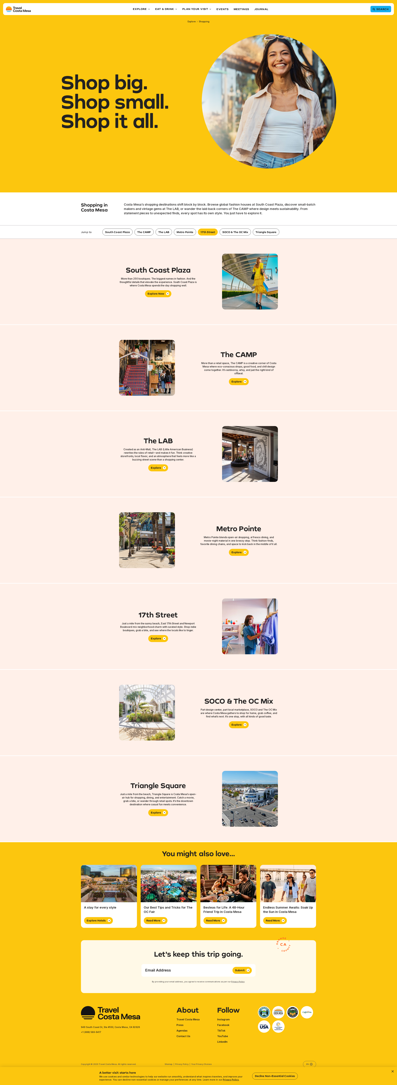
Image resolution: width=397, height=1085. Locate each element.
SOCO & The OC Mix (235, 232)
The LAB (163, 232)
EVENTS (222, 9)
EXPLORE (140, 8)
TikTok (221, 1030)
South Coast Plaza (117, 232)
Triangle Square (266, 232)
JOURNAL (261, 9)
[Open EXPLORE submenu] (149, 9)
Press (179, 1025)
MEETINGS (241, 9)
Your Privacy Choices (201, 1064)
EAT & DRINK (164, 8)
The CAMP (144, 232)
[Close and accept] (392, 1071)
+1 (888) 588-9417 (91, 1032)
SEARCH (382, 9)
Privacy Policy (237, 982)
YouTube (222, 1036)
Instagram (223, 1019)
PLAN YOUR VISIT (195, 8)
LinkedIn (222, 1041)
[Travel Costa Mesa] (18, 9)
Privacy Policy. (231, 1079)
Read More (153, 920)
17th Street (208, 232)
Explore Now (156, 293)
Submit (240, 970)
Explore (192, 21)
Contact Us (183, 1036)
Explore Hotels (96, 920)
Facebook (223, 1025)
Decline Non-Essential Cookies (275, 1075)
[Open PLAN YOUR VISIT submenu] (210, 9)
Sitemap (169, 1064)
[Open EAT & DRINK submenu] (176, 9)
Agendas (182, 1030)
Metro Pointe (185, 232)
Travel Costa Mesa (188, 1019)
